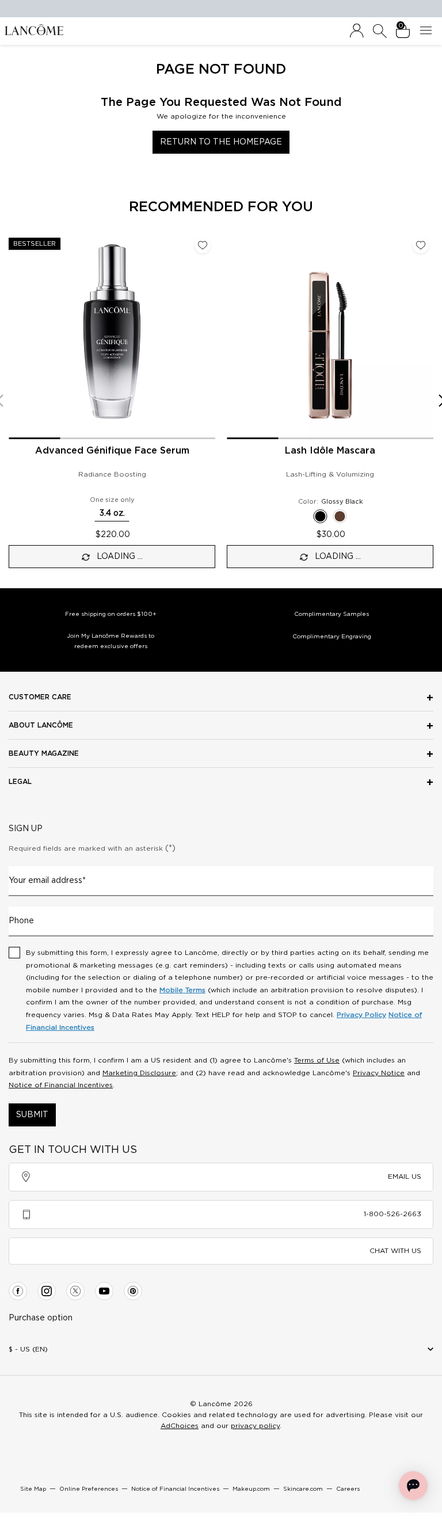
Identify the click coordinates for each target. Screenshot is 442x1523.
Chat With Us (395, 1250)
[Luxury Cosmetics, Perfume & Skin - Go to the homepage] (34, 29)
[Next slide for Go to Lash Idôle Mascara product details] (426, 336)
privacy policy (255, 1425)
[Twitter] (75, 1291)
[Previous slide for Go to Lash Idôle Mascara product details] (234, 336)
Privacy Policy (361, 1014)
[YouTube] (104, 1291)
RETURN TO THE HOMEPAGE (221, 142)
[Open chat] (413, 1485)
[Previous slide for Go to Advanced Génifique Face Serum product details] (15, 336)
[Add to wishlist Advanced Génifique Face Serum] (203, 245)
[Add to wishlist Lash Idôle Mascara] (421, 245)
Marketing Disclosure (139, 1072)
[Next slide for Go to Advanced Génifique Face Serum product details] (208, 336)
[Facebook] (18, 1291)
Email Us (404, 1176)
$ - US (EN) (28, 1349)
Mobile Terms (182, 990)
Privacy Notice (379, 1072)
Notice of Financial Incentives (61, 1085)
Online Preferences (88, 1489)
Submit (32, 1115)
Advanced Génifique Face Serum (112, 450)
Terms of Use (317, 1060)
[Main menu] (428, 31)
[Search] (380, 31)
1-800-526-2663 (392, 1213)
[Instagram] (46, 1291)
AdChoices (180, 1425)
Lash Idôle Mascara (330, 450)
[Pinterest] (133, 1291)
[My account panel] (357, 31)
